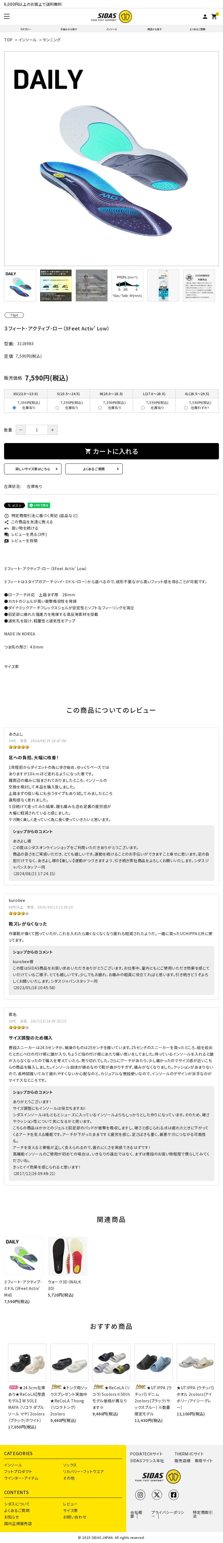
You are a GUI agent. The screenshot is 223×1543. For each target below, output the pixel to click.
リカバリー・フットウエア (83, 1471)
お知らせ (11, 1517)
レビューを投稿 (21, 540)
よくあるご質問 (197, 29)
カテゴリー (25, 29)
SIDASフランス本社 (147, 1461)
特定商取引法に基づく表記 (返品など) (41, 515)
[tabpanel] (111, 158)
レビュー (70, 1504)
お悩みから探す (68, 29)
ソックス (70, 1465)
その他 (69, 1478)
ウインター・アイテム (21, 1478)
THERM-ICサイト (189, 1454)
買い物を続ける (21, 528)
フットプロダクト (18, 1471)
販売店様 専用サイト (194, 1461)
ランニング (52, 39)
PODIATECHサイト (146, 1454)
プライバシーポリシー (167, 1514)
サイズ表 (11, 666)
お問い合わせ (74, 1517)
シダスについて (17, 1504)
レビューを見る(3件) (25, 534)
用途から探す (154, 29)
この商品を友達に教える (28, 521)
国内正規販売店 (18, 1523)
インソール (111, 29)
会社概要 (136, 1514)
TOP (8, 39)
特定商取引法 (203, 1514)
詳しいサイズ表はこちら (33, 468)
